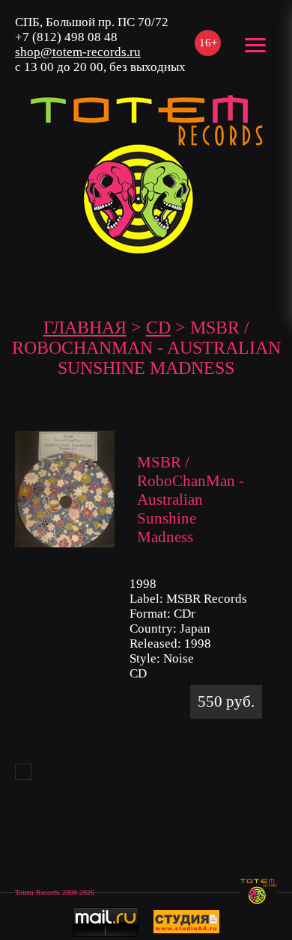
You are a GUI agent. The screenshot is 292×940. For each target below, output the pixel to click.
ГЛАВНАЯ (85, 327)
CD (158, 327)
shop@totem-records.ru (78, 52)
